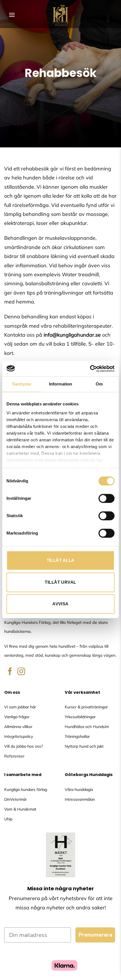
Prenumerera (95, 935)
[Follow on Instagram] (21, 672)
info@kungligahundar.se (72, 335)
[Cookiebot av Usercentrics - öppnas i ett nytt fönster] (90, 368)
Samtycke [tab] (22, 384)
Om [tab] (99, 384)
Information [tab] (60, 384)
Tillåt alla (61, 560)
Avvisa (60, 603)
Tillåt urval (60, 582)
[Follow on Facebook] (10, 672)
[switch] (106, 498)
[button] (11, 15)
